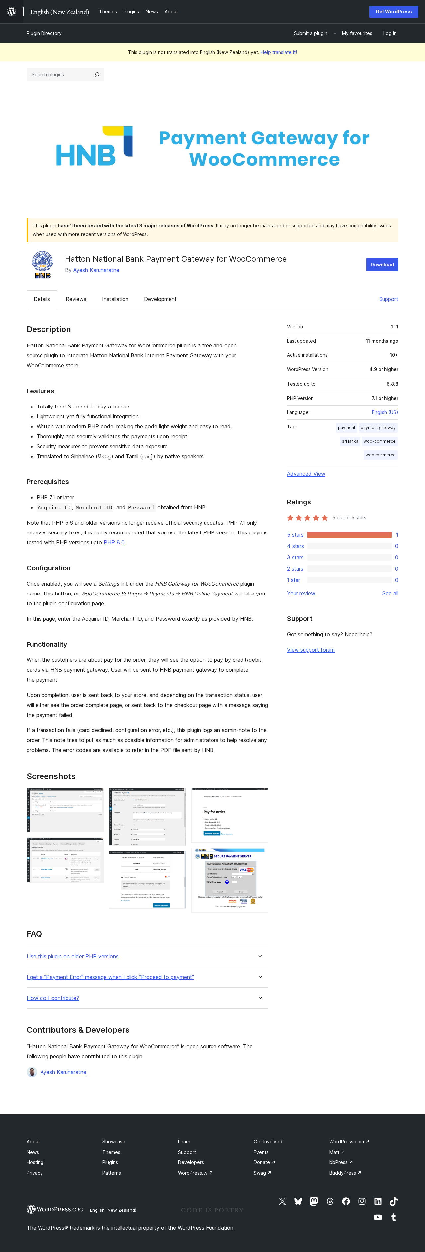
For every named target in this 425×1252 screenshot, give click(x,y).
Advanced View (306, 473)
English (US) (385, 412)
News (33, 1152)
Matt (337, 1152)
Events (261, 1152)
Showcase (113, 1141)
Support (388, 299)
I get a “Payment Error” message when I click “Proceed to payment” (110, 977)
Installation (115, 299)
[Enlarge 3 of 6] (177, 796)
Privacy (35, 1173)
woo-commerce (380, 441)
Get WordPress (394, 11)
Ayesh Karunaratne (96, 270)
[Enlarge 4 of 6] (177, 860)
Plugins (110, 1162)
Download (382, 264)
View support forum (311, 649)
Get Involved (268, 1141)
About (33, 1141)
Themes (111, 1152)
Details (42, 299)
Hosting (35, 1162)
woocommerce (381, 454)
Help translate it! (279, 52)
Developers (191, 1162)
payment (346, 427)
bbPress (341, 1162)
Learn (184, 1141)
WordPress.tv (195, 1173)
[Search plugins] (97, 74)
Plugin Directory (44, 33)
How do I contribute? (53, 998)
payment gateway (378, 427)
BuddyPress (345, 1173)
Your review (301, 593)
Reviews (76, 299)
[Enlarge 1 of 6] (94, 796)
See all (390, 593)
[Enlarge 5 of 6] (259, 796)
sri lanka (350, 441)
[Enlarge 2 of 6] (94, 846)
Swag (263, 1173)
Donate (265, 1162)
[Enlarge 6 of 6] (259, 856)
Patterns (111, 1173)
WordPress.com (349, 1141)
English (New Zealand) (113, 1210)
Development (160, 299)
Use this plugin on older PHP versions (73, 956)
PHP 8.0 (114, 542)
